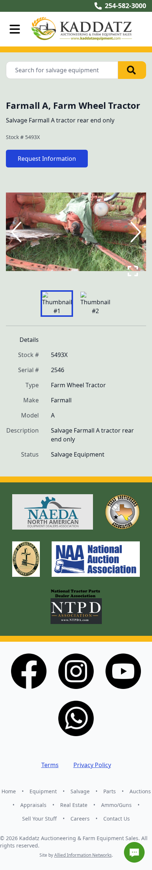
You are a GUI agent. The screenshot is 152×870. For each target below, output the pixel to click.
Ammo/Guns (116, 804)
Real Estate (73, 804)
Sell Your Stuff (39, 818)
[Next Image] (134, 232)
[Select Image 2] (95, 303)
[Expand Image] (132, 271)
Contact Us (116, 818)
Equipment (43, 791)
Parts (109, 791)
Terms (50, 765)
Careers (80, 818)
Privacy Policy (92, 765)
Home (8, 791)
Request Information (47, 159)
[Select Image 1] (57, 303)
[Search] (132, 70)
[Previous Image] (18, 232)
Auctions (140, 791)
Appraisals (33, 804)
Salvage (80, 791)
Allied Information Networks (83, 855)
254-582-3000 (125, 5)
